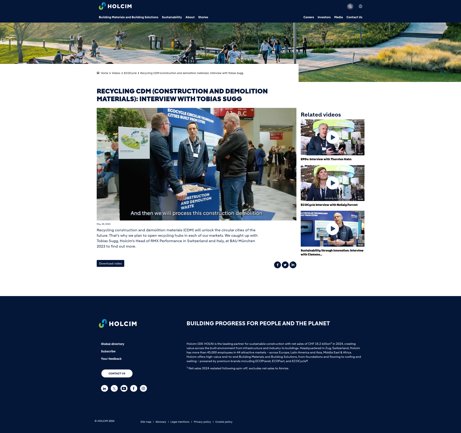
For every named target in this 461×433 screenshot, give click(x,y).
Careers (308, 17)
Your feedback (111, 358)
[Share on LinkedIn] (293, 264)
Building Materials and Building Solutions (128, 17)
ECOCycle (130, 73)
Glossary (161, 421)
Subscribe (108, 351)
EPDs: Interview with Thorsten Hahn (326, 159)
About (190, 17)
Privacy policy (202, 421)
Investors (324, 17)
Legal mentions (180, 421)
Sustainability (172, 17)
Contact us (117, 373)
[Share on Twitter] (285, 264)
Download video (110, 263)
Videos (116, 73)
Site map (145, 421)
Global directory (112, 344)
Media (338, 17)
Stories (203, 17)
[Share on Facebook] (277, 264)
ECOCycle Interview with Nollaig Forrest (329, 205)
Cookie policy (223, 421)
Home (104, 73)
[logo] (115, 6)
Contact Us (354, 17)
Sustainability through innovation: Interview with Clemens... (332, 252)
